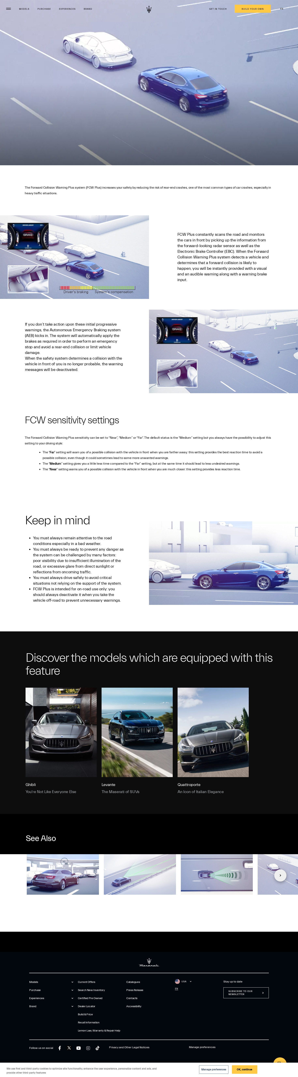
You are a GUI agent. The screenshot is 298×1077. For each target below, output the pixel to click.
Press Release (134, 990)
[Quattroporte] (213, 732)
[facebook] (59, 1048)
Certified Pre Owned (90, 998)
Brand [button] (32, 1006)
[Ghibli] (61, 732)
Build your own (253, 9)
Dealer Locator (86, 1006)
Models (24, 9)
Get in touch (218, 9)
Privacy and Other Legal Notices (129, 1047)
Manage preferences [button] (202, 1047)
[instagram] (88, 1048)
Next (280, 875)
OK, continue (244, 1069)
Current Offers (86, 982)
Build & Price (85, 1014)
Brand (88, 9)
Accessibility (133, 1006)
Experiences (67, 9)
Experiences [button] (36, 998)
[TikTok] (97, 1048)
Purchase (44, 9)
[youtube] (78, 1048)
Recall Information (89, 1022)
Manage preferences (213, 1069)
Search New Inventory (91, 990)
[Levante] (137, 732)
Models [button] (33, 982)
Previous (18, 875)
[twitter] (69, 1048)
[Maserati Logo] (149, 9)
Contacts (131, 998)
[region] (149, 1070)
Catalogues (133, 982)
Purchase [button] (35, 990)
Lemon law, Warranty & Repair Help (99, 1030)
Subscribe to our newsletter (240, 993)
